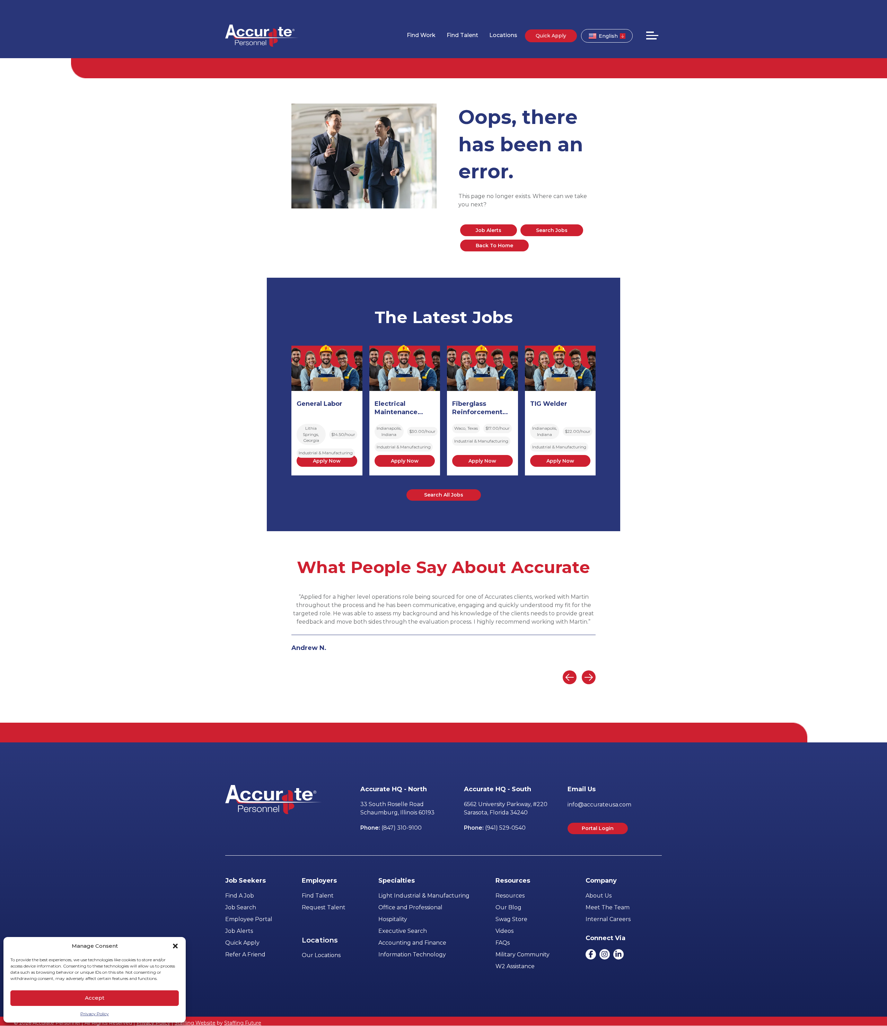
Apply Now (327, 461)
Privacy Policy (94, 1013)
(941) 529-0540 (505, 827)
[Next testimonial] (589, 677)
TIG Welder (548, 404)
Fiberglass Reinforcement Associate (477, 408)
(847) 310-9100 (401, 827)
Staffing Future (242, 1023)
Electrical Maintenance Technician (396, 408)
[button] (175, 946)
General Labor (319, 404)
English (608, 36)
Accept (94, 997)
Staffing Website (195, 1023)
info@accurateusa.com (599, 804)
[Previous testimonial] (570, 677)
